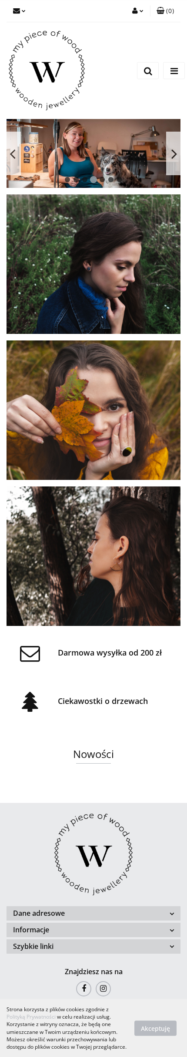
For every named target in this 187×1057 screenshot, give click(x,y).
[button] (165, 11)
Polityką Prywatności (31, 1016)
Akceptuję (155, 1028)
